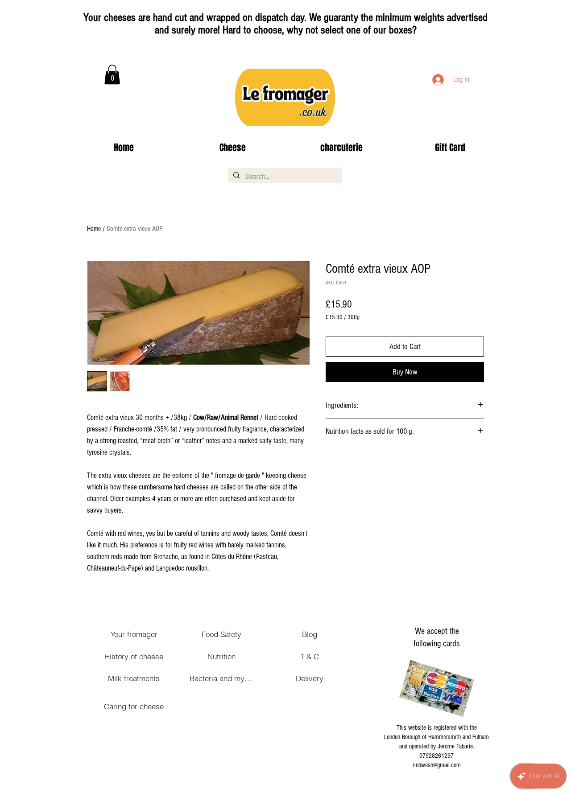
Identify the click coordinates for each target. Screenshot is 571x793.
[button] (112, 74)
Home (94, 229)
